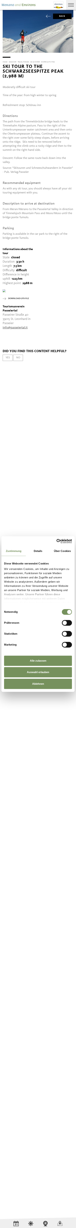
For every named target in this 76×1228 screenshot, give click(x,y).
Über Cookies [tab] (62, 550)
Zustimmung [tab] (14, 550)
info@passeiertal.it (15, 327)
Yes (8, 357)
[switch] (67, 623)
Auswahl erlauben (38, 672)
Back (62, 16)
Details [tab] (38, 550)
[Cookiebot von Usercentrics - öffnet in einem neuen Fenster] (56, 541)
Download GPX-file (18, 298)
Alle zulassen (38, 660)
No (18, 357)
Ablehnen (38, 683)
